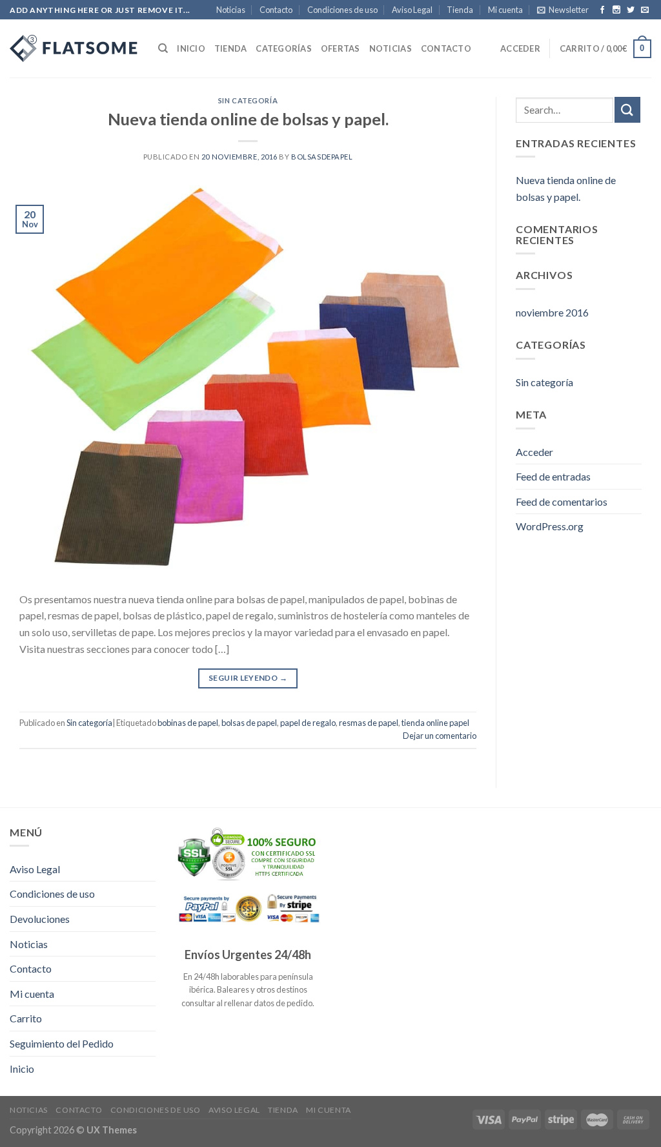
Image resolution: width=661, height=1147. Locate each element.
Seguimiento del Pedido (62, 1043)
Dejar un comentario (439, 735)
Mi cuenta (505, 10)
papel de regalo (308, 723)
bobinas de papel (188, 723)
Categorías (284, 48)
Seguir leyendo (247, 678)
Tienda (460, 10)
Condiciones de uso (342, 10)
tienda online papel (435, 723)
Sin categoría (248, 100)
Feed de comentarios (561, 501)
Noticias (230, 10)
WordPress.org (550, 526)
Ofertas (340, 48)
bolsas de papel (249, 723)
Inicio (191, 48)
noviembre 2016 (552, 312)
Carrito (26, 1018)
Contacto (275, 10)
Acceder (520, 48)
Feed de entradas (553, 476)
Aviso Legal (412, 10)
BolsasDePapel (321, 156)
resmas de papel (368, 723)
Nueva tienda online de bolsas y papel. (248, 119)
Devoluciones (40, 919)
